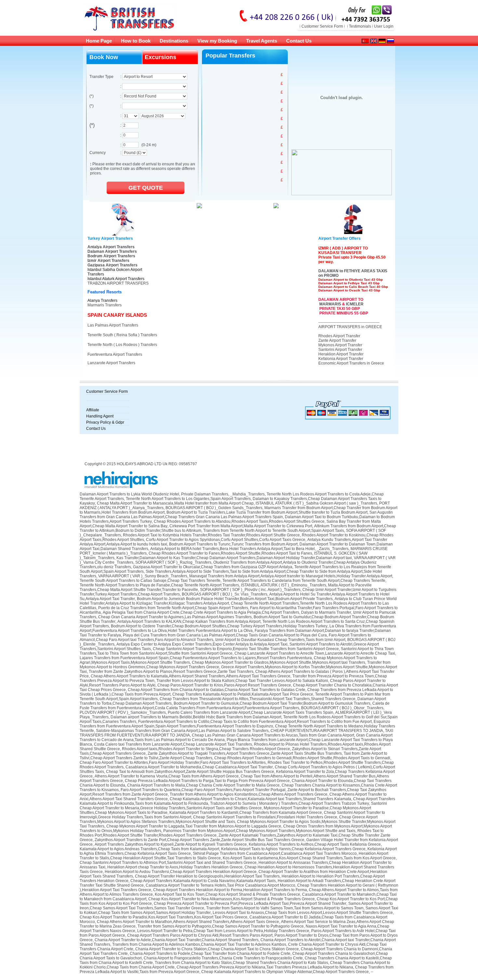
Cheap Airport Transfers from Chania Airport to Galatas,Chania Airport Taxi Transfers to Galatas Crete (216, 689)
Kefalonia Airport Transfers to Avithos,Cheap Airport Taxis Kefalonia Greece (315, 844)
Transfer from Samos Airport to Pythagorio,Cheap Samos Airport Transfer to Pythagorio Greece (221, 926)
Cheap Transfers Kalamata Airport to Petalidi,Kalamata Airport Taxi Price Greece (242, 694)
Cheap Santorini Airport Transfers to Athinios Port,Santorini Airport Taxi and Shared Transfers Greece (168, 862)
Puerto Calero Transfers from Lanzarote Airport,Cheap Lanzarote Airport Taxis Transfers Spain (250, 712)
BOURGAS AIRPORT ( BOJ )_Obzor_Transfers (342, 708)
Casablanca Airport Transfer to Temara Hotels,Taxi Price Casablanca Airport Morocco (220, 885)
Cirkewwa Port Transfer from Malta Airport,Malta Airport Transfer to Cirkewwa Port (240, 526)
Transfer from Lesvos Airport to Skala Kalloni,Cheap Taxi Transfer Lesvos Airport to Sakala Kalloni (242, 680)
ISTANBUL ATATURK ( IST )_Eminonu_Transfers (283, 585)
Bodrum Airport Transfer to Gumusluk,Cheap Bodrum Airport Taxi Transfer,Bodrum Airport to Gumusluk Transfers (272, 703)
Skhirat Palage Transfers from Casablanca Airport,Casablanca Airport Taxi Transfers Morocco (275, 853)
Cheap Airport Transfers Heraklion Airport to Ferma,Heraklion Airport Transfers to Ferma (230, 890)
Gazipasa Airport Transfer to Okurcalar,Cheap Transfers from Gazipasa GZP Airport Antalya (212, 567)
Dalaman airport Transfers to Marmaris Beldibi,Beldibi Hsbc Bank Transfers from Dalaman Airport (196, 717)
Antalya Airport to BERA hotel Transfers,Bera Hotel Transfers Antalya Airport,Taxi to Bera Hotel (232, 548)
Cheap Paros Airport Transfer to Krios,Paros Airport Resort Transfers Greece (224, 685)
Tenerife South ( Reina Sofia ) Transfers (122, 335)
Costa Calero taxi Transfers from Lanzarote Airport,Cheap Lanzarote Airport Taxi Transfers (173, 744)
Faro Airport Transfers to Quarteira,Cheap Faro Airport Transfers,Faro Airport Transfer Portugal (203, 790)
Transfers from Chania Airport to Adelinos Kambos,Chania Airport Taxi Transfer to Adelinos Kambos (199, 944)
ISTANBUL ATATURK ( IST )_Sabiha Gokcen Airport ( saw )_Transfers (316, 503)
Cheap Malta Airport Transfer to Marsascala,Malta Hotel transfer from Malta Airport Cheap (175, 503)
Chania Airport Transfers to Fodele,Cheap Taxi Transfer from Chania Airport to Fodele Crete (210, 953)
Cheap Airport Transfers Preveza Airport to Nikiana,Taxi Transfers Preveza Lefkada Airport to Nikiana (265, 967)
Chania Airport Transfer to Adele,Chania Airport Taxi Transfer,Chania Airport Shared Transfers (177, 940)
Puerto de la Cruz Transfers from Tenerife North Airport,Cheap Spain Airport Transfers (173, 608)
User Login (383, 26)
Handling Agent (99, 416)
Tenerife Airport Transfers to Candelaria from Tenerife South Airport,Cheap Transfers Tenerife (303, 580)
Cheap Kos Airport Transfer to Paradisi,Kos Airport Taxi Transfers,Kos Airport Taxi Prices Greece (163, 917)
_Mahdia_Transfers (247, 494)
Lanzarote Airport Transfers (111, 363)
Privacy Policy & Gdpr (105, 422)
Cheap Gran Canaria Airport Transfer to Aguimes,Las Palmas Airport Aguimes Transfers (175, 617)
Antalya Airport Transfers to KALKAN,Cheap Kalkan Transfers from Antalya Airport (188, 621)
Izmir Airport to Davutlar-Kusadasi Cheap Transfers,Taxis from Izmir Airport (280, 639)
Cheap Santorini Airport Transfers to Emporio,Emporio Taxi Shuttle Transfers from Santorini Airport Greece (246, 649)
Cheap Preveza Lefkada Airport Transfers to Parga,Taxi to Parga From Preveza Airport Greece (207, 780)
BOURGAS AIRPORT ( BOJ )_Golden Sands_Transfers (214, 508)
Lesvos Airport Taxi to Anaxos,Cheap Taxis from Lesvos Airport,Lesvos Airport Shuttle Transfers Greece (303, 912)
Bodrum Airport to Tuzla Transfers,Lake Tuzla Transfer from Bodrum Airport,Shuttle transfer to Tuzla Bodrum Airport (266, 512)
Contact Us (299, 41)
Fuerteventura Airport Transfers (114, 354)
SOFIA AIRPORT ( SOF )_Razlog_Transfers (173, 562)
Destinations (174, 41)
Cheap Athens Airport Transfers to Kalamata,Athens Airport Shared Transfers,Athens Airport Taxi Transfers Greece (190, 676)
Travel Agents (261, 41)
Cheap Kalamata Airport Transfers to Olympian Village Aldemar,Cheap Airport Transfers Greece (285, 971)
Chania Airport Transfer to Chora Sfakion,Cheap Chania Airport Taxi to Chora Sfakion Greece (217, 949)
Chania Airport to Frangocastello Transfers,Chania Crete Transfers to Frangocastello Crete (223, 958)
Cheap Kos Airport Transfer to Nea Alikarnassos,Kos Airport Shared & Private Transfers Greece (231, 899)
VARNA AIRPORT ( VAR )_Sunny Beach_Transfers (142, 576)
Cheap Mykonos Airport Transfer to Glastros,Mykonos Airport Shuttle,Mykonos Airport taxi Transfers (278, 662)
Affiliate (92, 410)
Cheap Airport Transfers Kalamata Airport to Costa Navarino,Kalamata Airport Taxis (203, 880)
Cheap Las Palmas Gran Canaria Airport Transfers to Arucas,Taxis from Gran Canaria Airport (273, 735)
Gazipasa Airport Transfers (112, 265)
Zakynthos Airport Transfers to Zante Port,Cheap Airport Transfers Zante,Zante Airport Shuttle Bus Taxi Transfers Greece (199, 840)
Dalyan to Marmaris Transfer (326, 612)
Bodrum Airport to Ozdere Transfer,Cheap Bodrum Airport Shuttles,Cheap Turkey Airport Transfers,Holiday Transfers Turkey (219, 626)
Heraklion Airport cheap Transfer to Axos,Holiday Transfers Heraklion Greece (175, 867)
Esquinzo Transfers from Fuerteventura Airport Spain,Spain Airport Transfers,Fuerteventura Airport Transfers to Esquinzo (235, 723)
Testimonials (360, 26)
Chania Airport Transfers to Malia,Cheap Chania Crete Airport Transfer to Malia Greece (203, 785)
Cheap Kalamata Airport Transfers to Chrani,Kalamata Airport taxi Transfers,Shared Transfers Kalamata (260, 799)
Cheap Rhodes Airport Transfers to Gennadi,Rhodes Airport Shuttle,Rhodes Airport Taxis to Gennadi (302, 758)
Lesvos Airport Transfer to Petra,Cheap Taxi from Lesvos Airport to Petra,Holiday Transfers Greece (223, 931)
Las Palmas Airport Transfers (112, 325)
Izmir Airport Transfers (108, 260)
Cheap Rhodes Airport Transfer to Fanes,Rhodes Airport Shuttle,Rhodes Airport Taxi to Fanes (230, 553)
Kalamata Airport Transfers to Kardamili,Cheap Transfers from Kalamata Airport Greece (245, 812)
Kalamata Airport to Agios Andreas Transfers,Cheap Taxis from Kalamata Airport (149, 849)
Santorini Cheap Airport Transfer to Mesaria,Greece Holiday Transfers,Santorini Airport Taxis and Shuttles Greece (233, 805)
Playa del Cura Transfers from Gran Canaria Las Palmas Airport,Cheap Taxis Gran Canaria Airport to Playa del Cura (225, 635)
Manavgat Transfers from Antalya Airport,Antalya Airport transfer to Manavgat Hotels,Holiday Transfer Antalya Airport (290, 576)
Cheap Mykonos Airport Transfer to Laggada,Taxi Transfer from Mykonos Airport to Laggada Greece (193, 826)
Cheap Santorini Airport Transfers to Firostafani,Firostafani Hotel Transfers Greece (265, 817)
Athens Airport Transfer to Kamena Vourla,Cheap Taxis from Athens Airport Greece (167, 776)
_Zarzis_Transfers (333, 548)
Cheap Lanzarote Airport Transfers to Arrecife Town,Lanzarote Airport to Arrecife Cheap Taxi (314, 653)
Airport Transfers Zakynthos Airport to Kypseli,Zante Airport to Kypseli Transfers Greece (171, 844)
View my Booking (217, 41)
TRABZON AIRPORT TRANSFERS (118, 283)
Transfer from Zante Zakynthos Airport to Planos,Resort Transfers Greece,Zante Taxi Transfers (171, 671)
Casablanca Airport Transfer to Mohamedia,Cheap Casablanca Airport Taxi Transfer (199, 767)
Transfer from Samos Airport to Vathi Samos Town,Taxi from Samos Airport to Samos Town (285, 908)
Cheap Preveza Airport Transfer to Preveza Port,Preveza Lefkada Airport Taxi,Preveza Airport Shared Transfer (250, 903)
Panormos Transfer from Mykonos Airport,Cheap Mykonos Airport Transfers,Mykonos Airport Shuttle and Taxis (259, 830)
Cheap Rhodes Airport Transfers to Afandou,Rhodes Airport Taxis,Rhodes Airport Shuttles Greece (239, 521)
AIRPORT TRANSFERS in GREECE (350, 327)
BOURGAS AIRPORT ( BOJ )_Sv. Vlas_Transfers (224, 594)
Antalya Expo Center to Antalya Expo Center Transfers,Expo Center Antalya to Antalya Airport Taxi (201, 644)
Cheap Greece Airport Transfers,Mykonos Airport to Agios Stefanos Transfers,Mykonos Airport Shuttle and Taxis (229, 819)
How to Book (136, 41)
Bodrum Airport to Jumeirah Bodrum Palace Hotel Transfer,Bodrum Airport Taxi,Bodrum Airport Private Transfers (235, 598)
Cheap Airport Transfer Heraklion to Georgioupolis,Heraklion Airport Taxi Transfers (207, 876)
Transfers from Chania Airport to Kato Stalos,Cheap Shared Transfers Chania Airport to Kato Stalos (241, 962)
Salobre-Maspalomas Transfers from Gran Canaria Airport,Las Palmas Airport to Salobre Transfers (182, 730)
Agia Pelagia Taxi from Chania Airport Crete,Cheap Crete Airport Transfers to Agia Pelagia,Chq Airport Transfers (201, 612)
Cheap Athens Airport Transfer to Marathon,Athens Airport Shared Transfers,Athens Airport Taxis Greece (188, 921)
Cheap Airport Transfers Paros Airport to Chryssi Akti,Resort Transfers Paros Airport (199, 935)
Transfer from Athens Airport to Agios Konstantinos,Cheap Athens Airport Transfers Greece (248, 794)
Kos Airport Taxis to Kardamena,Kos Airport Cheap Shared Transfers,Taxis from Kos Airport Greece (309, 858)
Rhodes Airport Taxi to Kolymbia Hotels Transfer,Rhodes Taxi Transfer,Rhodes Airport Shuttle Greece (211, 535)
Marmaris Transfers (104, 305)
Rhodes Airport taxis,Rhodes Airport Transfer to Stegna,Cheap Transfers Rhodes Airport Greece (206, 749)
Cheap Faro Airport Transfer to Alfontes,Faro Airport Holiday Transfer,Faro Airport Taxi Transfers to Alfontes (173, 762)
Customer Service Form (322, 26)
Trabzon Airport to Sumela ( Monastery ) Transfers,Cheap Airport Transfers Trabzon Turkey (289, 803)
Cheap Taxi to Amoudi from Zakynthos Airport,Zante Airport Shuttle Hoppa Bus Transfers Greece (190, 771)
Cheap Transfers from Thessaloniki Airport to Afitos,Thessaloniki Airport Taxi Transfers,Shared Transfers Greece (257, 699)
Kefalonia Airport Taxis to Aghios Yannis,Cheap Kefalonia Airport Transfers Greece (293, 849)
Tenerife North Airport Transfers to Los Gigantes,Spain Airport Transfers (188, 498)
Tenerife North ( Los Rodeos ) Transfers (122, 344)
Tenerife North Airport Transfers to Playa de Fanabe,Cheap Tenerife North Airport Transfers (159, 585)
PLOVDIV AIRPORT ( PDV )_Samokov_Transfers (123, 712)
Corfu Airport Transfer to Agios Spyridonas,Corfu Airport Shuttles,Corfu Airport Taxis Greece (225, 539)
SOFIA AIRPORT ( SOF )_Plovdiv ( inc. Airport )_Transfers (250, 589)
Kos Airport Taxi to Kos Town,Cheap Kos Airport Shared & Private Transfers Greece (227, 894)
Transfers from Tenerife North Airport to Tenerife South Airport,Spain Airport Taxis (273, 530)
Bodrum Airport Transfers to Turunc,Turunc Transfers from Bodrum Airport (233, 544)
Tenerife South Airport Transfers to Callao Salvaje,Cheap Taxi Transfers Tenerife (150, 580)
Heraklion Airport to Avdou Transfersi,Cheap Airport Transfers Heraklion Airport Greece (181, 871)
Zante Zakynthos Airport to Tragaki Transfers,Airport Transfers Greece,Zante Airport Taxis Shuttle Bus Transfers (245, 753)
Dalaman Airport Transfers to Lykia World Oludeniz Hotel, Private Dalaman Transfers (154, 494)
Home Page (99, 41)
